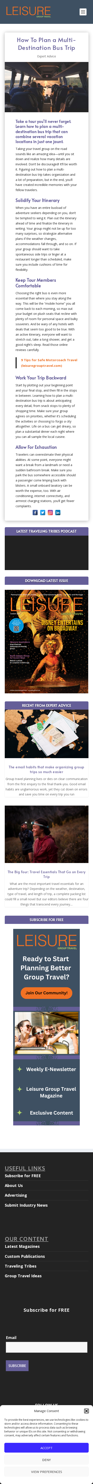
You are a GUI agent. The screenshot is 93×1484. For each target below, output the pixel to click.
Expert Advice (46, 56)
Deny (46, 1460)
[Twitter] (42, 512)
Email (11, 1337)
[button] (86, 1411)
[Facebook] (35, 512)
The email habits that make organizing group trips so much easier (46, 769)
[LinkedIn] (58, 512)
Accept (46, 1448)
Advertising (16, 1195)
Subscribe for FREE (23, 1175)
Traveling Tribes (20, 1266)
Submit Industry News (26, 1205)
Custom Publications (25, 1256)
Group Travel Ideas (23, 1275)
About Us (14, 1185)
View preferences (46, 1471)
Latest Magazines (22, 1246)
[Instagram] (50, 512)
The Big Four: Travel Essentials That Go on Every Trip (47, 874)
